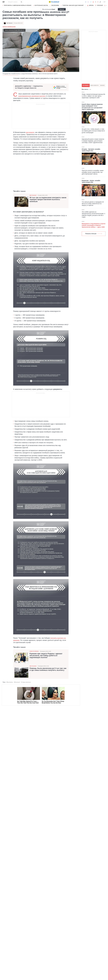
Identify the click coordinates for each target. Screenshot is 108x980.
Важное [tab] (102, 85)
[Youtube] (93, 2)
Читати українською (9, 26)
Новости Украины (34, 651)
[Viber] (88, 1)
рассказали (30, 132)
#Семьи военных (26, 682)
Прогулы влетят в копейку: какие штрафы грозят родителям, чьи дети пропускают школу (92, 172)
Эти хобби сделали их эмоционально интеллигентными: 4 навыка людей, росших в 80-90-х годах (93, 214)
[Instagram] (98, 2)
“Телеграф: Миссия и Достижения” (73, 5)
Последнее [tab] (86, 85)
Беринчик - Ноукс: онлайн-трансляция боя (91, 181)
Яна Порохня (9, 23)
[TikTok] (100, 2)
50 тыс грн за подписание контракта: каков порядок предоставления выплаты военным (48, 199)
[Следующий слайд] (106, 5)
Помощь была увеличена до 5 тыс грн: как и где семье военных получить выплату (48, 669)
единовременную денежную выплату (32, 96)
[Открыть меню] (3, 2)
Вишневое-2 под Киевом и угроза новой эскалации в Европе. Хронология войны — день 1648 (93, 225)
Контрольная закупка (41, 5)
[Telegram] (90, 2)
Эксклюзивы (55, 5)
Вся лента (85, 89)
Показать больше (90, 233)
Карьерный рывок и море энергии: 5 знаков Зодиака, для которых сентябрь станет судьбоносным (93, 140)
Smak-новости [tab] (94, 85)
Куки (53, 9)
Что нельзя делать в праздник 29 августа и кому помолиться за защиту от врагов (93, 203)
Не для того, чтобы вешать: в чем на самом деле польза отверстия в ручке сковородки (93, 130)
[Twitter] (95, 2)
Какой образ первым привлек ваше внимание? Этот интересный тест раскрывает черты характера (92, 106)
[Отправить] (21, 2)
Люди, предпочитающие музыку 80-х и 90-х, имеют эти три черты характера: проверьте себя (93, 96)
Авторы (91, 5)
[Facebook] (86, 2)
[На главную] (54, 2)
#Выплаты (9, 682)
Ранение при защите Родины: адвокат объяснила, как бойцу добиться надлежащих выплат (46, 655)
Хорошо (62, 9)
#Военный (17, 682)
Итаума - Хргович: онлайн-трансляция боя (91, 150)
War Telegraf (33, 195)
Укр (104, 2)
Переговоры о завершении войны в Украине (17, 5)
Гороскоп (100, 5)
